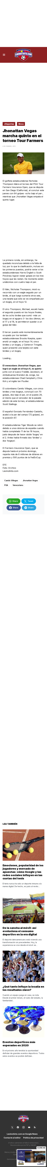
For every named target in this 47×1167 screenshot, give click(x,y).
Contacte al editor (12, 1138)
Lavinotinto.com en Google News (22, 1134)
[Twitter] (12, 1127)
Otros (21, 124)
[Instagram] (23, 1127)
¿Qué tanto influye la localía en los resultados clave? (23, 988)
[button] (4, 54)
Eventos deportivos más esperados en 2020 (19, 1044)
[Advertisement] (23, 23)
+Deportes (9, 124)
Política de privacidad (33, 1138)
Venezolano (18, 485)
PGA (6, 485)
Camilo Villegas (11, 480)
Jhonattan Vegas (30, 480)
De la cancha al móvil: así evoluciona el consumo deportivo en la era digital (20, 931)
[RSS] (35, 1127)
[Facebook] (18, 1127)
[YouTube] (29, 1127)
